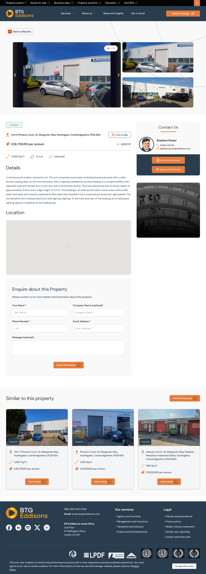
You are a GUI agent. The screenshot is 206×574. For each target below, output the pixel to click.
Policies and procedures (178, 516)
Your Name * (19, 305)
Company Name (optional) (88, 305)
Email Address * (82, 321)
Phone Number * (21, 321)
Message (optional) (23, 337)
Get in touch (138, 13)
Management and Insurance (131, 521)
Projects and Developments (131, 531)
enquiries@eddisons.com (86, 514)
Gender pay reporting (177, 531)
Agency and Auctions (128, 516)
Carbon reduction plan (177, 536)
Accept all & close (184, 566)
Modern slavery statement (179, 526)
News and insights (113, 13)
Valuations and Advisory (129, 526)
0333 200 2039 (77, 509)
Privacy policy (172, 521)
